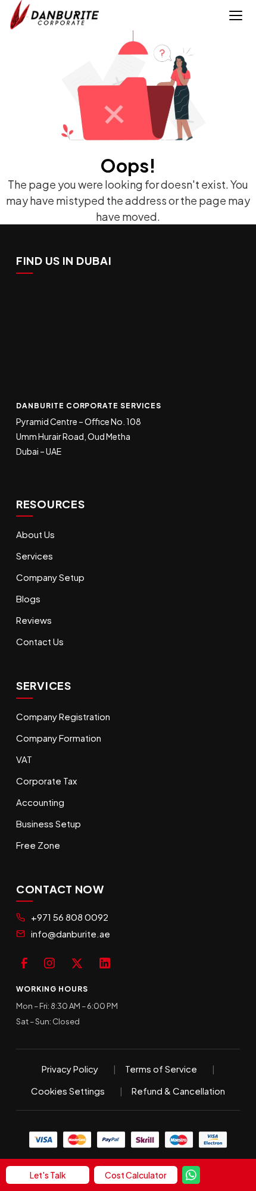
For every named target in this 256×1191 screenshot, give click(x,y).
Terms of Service (161, 1068)
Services (34, 555)
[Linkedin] (104, 961)
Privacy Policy (70, 1068)
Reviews (34, 620)
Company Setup (50, 577)
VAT (24, 759)
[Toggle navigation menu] (236, 15)
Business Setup (48, 823)
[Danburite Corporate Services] (57, 15)
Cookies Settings (68, 1090)
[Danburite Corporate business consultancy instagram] (49, 961)
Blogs (28, 598)
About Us (35, 534)
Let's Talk (48, 1175)
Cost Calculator (136, 1175)
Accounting (40, 802)
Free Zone (38, 845)
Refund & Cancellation (178, 1090)
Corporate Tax (46, 780)
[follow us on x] (77, 961)
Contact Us (40, 641)
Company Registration (63, 716)
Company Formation (58, 737)
